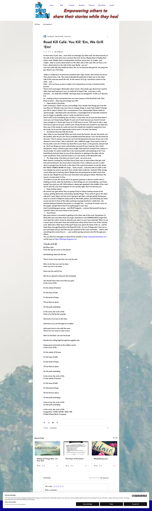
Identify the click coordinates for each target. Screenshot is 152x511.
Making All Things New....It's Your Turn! (47, 460)
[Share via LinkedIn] (53, 422)
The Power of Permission (74, 459)
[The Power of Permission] (76, 448)
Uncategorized (47, 24)
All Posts (37, 24)
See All (115, 438)
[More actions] (107, 36)
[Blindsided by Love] (104, 448)
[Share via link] (57, 422)
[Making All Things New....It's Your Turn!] (47, 448)
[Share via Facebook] (44, 422)
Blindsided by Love (101, 459)
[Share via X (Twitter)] (48, 422)
